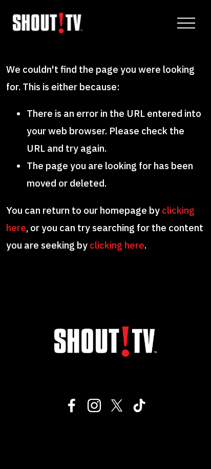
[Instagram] (94, 405)
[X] (117, 405)
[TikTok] (139, 405)
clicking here (117, 245)
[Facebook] (72, 405)
